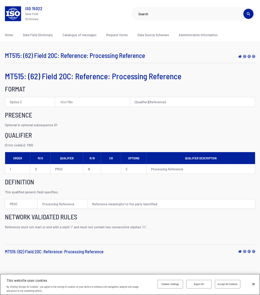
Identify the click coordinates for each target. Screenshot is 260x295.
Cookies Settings (170, 284)
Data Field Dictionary (38, 35)
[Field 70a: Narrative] (253, 56)
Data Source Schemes (153, 35)
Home (9, 35)
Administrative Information (198, 35)
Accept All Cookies (227, 284)
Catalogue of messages (79, 35)
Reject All (199, 284)
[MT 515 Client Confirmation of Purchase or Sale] (249, 56)
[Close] (253, 284)
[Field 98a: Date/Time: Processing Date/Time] (244, 56)
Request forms (117, 35)
